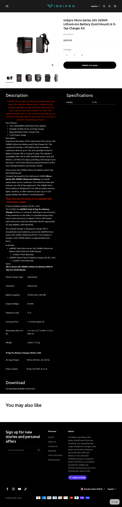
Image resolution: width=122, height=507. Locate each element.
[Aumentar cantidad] (82, 55)
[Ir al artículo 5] (47, 78)
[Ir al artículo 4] (38, 78)
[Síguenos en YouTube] (19, 489)
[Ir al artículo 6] (57, 78)
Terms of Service (55, 455)
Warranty (52, 450)
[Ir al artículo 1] (9, 78)
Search (51, 437)
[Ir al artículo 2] (19, 78)
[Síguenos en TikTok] (25, 489)
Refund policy (54, 459)
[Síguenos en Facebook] (7, 489)
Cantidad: (67, 49)
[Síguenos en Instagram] (13, 489)
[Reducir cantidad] (67, 55)
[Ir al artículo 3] (28, 78)
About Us (52, 441)
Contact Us (52, 446)
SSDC (114, 498)
